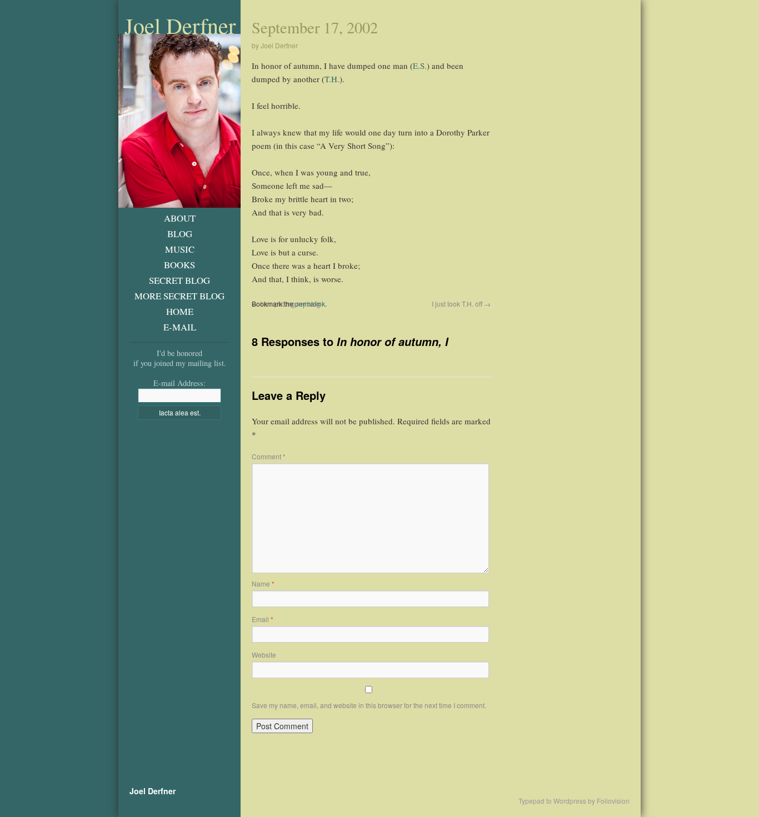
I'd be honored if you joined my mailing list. (179, 358)
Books (179, 264)
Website (264, 654)
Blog (179, 233)
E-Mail (179, 326)
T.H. (331, 78)
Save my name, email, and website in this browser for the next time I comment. (369, 705)
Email (262, 619)
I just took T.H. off (461, 303)
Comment (269, 456)
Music (179, 249)
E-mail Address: (179, 383)
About (180, 218)
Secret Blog (179, 280)
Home (179, 311)
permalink (310, 303)
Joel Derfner (180, 26)
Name (263, 583)
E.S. (420, 65)
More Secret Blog (179, 295)
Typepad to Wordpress (552, 800)
